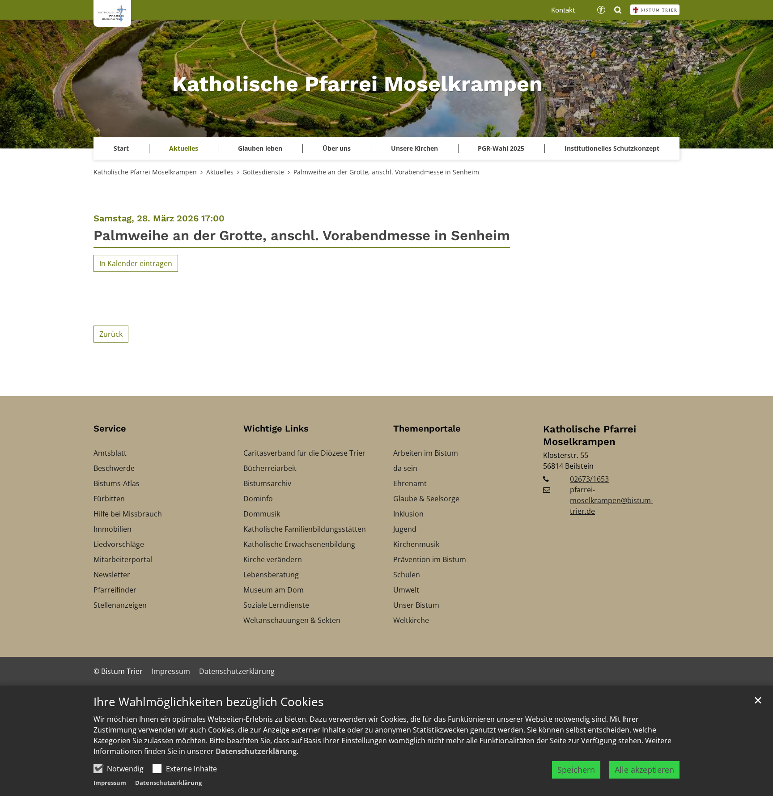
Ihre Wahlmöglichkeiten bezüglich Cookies (208, 701)
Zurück (111, 334)
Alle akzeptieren (644, 769)
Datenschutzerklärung (256, 751)
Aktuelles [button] (183, 148)
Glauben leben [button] (260, 148)
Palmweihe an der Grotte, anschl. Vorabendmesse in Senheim (386, 172)
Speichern (576, 769)
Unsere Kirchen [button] (414, 148)
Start (121, 148)
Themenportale (427, 428)
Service (109, 428)
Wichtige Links (276, 428)
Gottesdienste (263, 172)
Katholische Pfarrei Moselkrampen (145, 172)
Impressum (109, 783)
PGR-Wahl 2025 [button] (501, 148)
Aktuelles (220, 172)
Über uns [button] (337, 148)
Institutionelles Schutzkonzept (612, 148)
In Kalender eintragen (135, 263)
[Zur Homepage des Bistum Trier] (655, 9)
